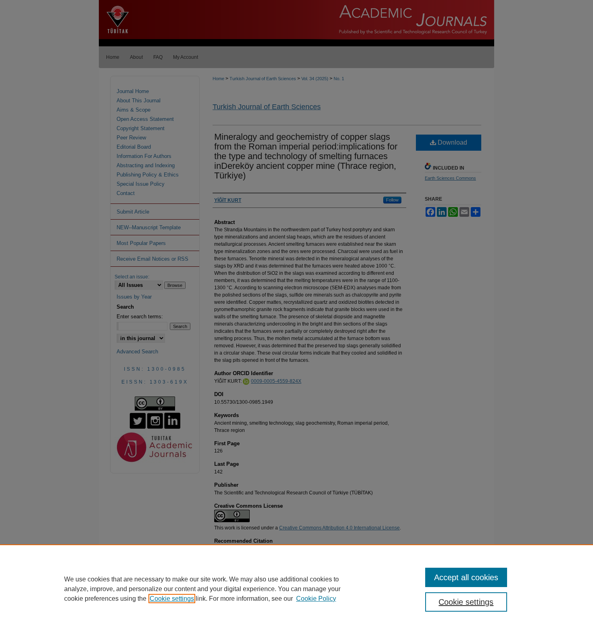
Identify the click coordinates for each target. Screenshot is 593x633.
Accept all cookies (466, 577)
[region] (296, 588)
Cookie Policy (316, 598)
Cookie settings (172, 598)
